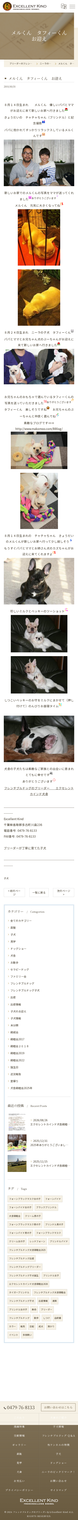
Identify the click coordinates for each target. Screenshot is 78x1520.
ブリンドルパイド (59, 1241)
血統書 (57, 1317)
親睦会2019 (17, 1053)
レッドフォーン (37, 1241)
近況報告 (15, 1074)
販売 (22, 1326)
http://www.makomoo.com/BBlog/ (39, 429)
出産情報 (15, 1004)
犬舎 (13, 955)
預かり (51, 1326)
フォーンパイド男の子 (20, 1232)
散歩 (36, 1317)
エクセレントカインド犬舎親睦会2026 (28, 1283)
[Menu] (72, 6)
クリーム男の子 (33, 1215)
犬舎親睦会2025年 (21, 1088)
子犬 (6, 878)
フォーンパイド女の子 (20, 1207)
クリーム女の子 (17, 1241)
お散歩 (14, 962)
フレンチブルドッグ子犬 (25, 990)
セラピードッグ (19, 969)
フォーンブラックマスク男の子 (25, 1224)
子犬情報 (15, 1018)
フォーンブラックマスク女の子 (25, 1198)
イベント (13, 1334)
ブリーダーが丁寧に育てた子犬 (25, 848)
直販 (13, 927)
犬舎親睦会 (14, 1215)
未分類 (14, 1025)
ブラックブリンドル (46, 1207)
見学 (13, 941)
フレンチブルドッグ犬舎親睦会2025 (27, 1249)
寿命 (34, 1309)
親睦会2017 (17, 1039)
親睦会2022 (17, 1060)
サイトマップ (58, 1490)
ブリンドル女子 (51, 1275)
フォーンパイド (53, 1198)
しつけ (46, 1317)
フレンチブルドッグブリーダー (25, 1266)
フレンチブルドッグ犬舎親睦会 (50, 1292)
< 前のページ (14, 892)
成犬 (41, 1326)
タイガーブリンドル (19, 1292)
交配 (32, 1326)
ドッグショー (18, 948)
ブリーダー (46, 1309)
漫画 (54, 1300)
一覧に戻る (39, 892)
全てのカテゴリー (21, 920)
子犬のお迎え (18, 1011)
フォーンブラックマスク (48, 1232)
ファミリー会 (18, 976)
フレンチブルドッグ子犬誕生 (24, 1275)
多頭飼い (27, 1334)
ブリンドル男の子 (54, 1224)
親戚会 (14, 1032)
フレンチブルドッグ (22, 983)
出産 (13, 997)
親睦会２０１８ (19, 1046)
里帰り (14, 1081)
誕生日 (14, 1067)
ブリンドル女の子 (18, 1309)
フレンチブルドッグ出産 (21, 1258)
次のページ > (63, 892)
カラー (12, 1326)
